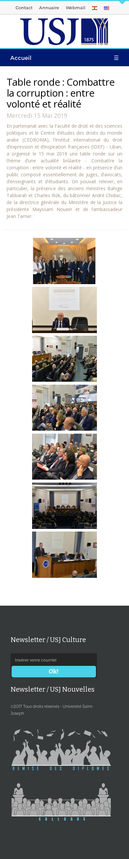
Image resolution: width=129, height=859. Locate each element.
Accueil (20, 57)
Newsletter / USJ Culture (48, 640)
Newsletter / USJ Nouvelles (53, 689)
